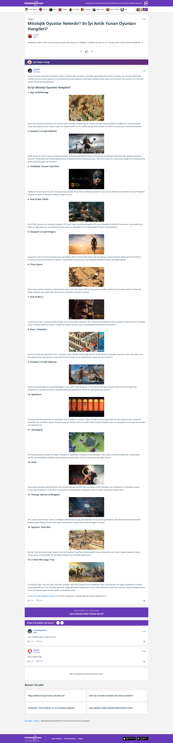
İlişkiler (64, 9)
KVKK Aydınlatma (70, 738)
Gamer (45, 9)
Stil (126, 9)
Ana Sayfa (28, 721)
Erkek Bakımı (33, 9)
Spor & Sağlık (114, 9)
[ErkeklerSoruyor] (35, 738)
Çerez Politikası (56, 738)
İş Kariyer (76, 9)
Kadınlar (87, 9)
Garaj (54, 9)
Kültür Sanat (100, 9)
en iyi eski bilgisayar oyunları (44, 596)
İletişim (80, 738)
